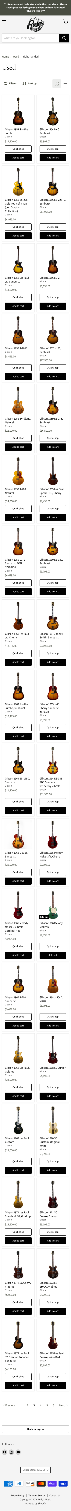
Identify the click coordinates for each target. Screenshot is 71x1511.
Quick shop (18, 149)
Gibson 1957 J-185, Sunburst (50, 350)
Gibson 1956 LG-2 (49, 278)
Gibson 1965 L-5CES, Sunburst (16, 855)
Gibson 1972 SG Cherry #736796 (18, 1285)
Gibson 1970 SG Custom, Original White (50, 1142)
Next (62, 1405)
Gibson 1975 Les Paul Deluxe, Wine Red (52, 1355)
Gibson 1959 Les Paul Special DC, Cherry (52, 491)
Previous (10, 1405)
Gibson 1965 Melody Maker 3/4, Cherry (51, 855)
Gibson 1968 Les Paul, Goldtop (17, 1070)
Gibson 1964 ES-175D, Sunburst (17, 780)
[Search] (64, 38)
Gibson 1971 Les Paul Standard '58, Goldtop (18, 1214)
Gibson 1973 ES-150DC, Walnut (49, 1285)
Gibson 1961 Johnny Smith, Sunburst (51, 636)
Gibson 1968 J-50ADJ (51, 997)
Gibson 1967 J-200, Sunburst (16, 999)
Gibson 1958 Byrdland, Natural (18, 421)
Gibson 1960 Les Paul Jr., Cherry (17, 636)
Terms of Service (36, 1495)
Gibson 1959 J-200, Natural (16, 491)
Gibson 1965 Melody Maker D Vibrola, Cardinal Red (16, 927)
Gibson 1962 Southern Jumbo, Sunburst (17, 706)
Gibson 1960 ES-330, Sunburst (51, 562)
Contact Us (54, 1495)
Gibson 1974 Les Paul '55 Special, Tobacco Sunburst (17, 1357)
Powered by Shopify (35, 1503)
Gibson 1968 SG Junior (53, 1068)
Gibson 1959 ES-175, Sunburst (51, 421)
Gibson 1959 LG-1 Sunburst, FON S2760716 (15, 563)
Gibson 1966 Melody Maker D (51, 925)
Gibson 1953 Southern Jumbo (17, 131)
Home (5, 56)
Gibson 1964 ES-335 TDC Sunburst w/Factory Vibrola (51, 782)
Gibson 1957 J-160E (16, 348)
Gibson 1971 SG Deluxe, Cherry (48, 1214)
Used (16, 56)
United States (34, 1470)
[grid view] (56, 83)
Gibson (8, 136)
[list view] (65, 83)
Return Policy (17, 1495)
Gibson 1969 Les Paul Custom (17, 1140)
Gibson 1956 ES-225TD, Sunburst (53, 202)
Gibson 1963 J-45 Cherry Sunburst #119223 (49, 708)
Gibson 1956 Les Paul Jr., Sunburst (17, 280)
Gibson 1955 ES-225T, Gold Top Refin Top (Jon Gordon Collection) (17, 205)
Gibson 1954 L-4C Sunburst (49, 131)
